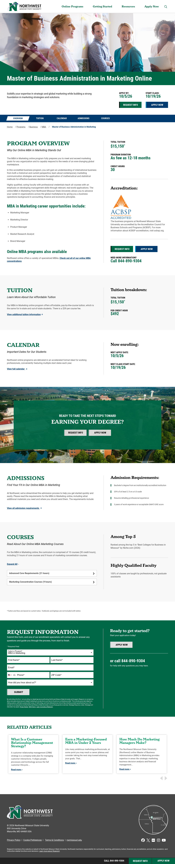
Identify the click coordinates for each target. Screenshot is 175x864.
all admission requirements (24, 508)
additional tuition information (25, 314)
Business (33, 127)
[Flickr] (153, 840)
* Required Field (13, 647)
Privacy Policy (14, 840)
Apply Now (152, 6)
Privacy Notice (24, 707)
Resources (128, 6)
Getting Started (102, 6)
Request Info (130, 104)
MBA (44, 127)
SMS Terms (32, 707)
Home (10, 127)
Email (11, 667)
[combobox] (50, 652)
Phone (20, 675)
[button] (166, 7)
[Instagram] (158, 840)
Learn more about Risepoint (44, 707)
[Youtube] (164, 840)
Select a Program (15, 651)
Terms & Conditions (54, 840)
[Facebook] (143, 840)
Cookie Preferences (32, 840)
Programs (21, 127)
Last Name (57, 660)
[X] (148, 840)
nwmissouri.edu (74, 840)
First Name (14, 660)
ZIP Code (56, 675)
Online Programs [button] (72, 6)
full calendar (17, 369)
